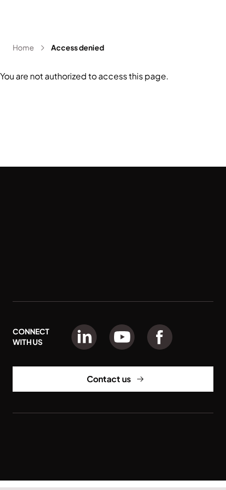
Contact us (109, 378)
